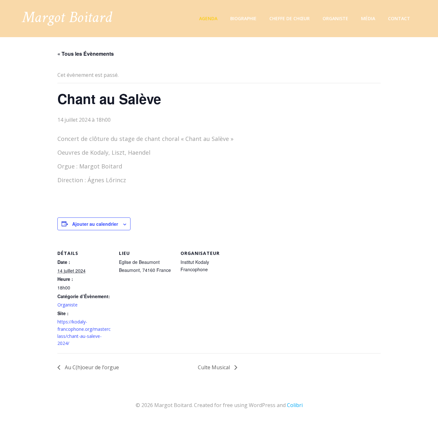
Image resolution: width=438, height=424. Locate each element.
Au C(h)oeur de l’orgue (91, 367)
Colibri (295, 405)
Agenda (208, 18)
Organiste (335, 18)
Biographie (243, 18)
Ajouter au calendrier (95, 224)
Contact (399, 18)
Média (368, 18)
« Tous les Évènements (85, 53)
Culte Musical (214, 367)
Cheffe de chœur (289, 18)
